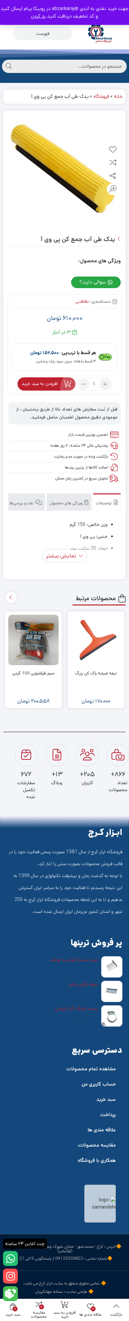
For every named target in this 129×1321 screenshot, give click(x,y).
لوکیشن (65, 1251)
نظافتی (82, 301)
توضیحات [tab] (104, 503)
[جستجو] (8, 66)
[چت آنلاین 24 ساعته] (10, 1258)
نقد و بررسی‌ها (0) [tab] (18, 503)
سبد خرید (106, 1099)
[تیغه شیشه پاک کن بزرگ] (96, 640)
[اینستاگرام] (10, 1276)
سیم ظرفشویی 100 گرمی (33, 673)
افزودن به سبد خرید (40, 384)
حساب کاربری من (99, 1084)
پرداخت (108, 1114)
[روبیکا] (10, 1293)
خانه (118, 96)
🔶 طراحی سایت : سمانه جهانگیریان (64, 1292)
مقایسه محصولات (97, 1145)
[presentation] (11, 597)
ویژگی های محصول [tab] (66, 503)
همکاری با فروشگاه (97, 1160)
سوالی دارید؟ (93, 282)
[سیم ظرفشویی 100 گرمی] (33, 640)
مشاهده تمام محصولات (91, 1068)
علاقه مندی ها (102, 1129)
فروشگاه (101, 96)
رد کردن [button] (38, 16)
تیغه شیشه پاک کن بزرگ (96, 673)
